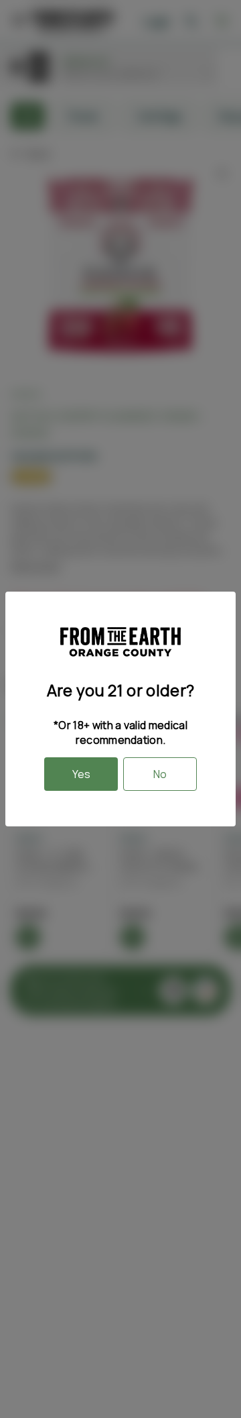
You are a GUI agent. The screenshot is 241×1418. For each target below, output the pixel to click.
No (160, 774)
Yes (81, 774)
